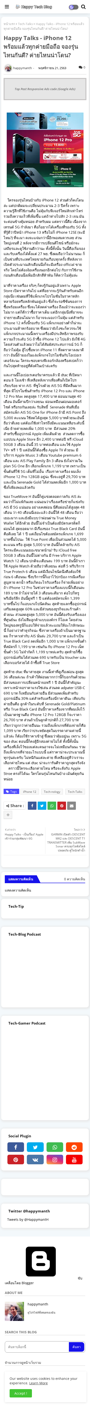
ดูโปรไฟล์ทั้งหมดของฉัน (41, 1312)
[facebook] (15, 1147)
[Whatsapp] (52, 806)
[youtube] (74, 1159)
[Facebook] (32, 806)
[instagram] (54, 1159)
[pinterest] (15, 1159)
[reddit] (74, 1147)
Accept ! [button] (20, 1393)
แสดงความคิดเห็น (18, 890)
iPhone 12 (29, 792)
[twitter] (35, 1147)
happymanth (38, 1304)
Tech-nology (52, 792)
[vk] (35, 1159)
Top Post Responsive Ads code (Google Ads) (45, 89)
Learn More (38, 1383)
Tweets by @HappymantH (27, 1219)
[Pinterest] (61, 806)
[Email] (71, 806)
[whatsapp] (54, 1147)
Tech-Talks (25, 24)
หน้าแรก (9, 24)
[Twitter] (42, 806)
